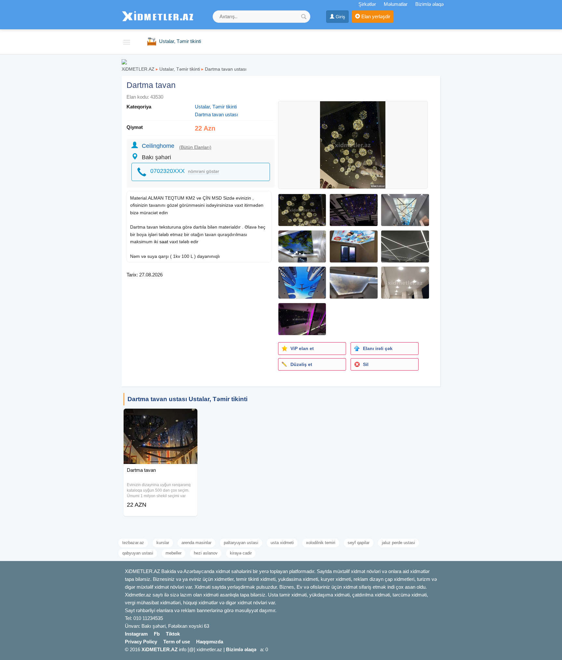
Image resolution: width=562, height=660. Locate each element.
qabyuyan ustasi (137, 553)
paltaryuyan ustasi (241, 542)
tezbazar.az (133, 542)
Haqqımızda (209, 641)
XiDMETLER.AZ (138, 69)
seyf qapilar (358, 542)
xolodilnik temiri (320, 542)
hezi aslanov (206, 553)
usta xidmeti (282, 542)
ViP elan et (302, 348)
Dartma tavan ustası (226, 69)
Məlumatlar (396, 4)
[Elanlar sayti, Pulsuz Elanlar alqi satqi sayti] (124, 61)
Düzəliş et (301, 364)
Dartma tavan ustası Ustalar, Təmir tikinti (187, 399)
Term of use (176, 641)
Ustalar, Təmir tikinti (179, 69)
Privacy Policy (141, 641)
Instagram (136, 634)
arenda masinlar (196, 542)
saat (163, 241)
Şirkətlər (367, 4)
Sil (365, 364)
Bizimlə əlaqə (429, 4)
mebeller (173, 553)
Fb (157, 634)
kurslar (162, 542)
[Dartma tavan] (160, 417)
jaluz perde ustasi (398, 542)
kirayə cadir (241, 553)
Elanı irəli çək (378, 348)
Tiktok (173, 634)
